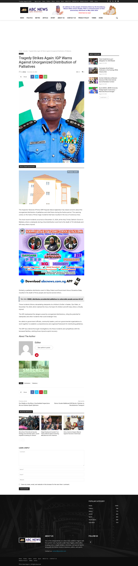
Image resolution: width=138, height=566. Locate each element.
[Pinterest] (41, 77)
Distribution (27, 383)
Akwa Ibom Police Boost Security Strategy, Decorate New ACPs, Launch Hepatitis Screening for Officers (29, 433)
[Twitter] (113, 1)
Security (25, 51)
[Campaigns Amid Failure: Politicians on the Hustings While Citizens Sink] (93, 70)
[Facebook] (108, 1)
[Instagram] (110, 1)
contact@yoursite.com (59, 551)
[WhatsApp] (45, 77)
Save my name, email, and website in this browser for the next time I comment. (45, 484)
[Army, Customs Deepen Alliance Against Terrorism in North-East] (74, 423)
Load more (103, 97)
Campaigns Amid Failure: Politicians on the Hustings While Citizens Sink (108, 70)
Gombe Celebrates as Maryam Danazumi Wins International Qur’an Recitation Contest (108, 79)
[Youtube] (118, 1)
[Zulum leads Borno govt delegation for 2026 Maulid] (93, 61)
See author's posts (44, 347)
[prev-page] (20, 440)
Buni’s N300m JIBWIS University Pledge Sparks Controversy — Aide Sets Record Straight (108, 89)
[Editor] (20, 72)
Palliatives (34, 383)
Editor (24, 72)
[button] (117, 18)
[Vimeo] (115, 1)
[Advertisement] (69, 34)
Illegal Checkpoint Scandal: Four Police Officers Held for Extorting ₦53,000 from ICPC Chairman (50, 433)
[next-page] (23, 440)
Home (20, 51)
